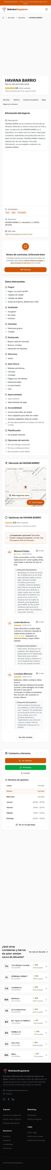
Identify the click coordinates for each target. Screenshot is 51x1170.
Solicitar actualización (12, 1115)
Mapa (44, 100)
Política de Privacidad (36, 1140)
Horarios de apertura (30, 100)
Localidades (8, 1144)
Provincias (7, 1148)
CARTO (21, 469)
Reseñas (6, 100)
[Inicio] (3, 18)
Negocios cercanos (10, 104)
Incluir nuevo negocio (12, 1119)
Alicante (11, 18)
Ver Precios (25, 269)
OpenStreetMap (12, 469)
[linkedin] (13, 1099)
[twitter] (4, 1099)
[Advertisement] (25, 46)
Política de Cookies (35, 1136)
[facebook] (8, 1099)
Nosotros (6, 1136)
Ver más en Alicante (37, 952)
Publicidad (31, 1115)
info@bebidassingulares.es (17, 1090)
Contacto (7, 1140)
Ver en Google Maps (27, 825)
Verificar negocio (34, 1119)
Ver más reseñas (25, 737)
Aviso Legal (32, 1132)
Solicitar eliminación (11, 1123)
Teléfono (16, 100)
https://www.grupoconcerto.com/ (18, 234)
